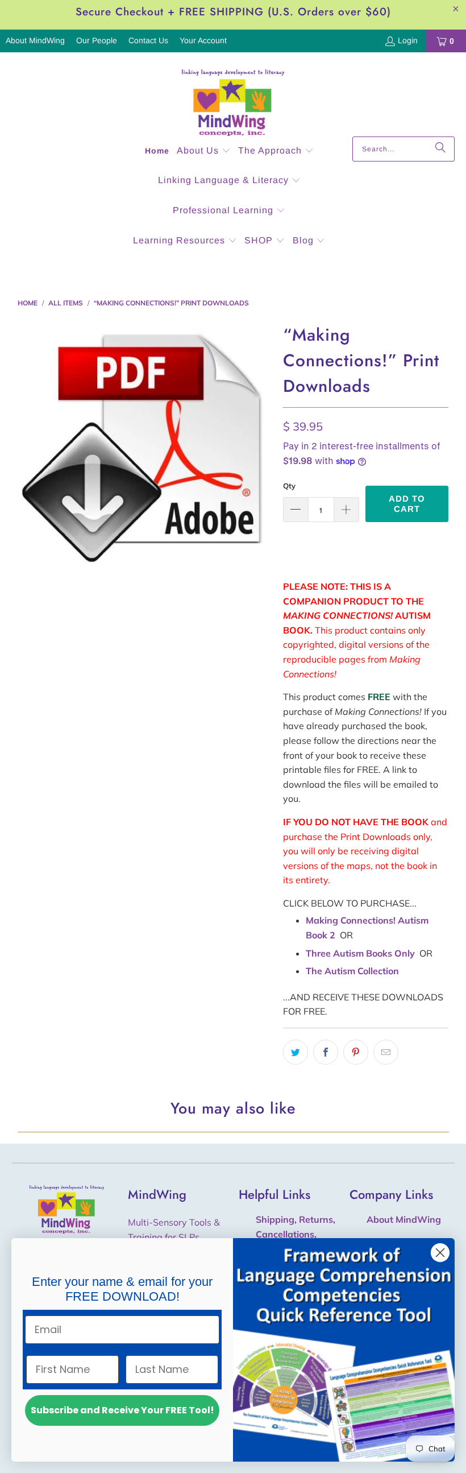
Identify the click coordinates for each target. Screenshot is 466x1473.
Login (408, 40)
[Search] (440, 149)
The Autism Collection (352, 971)
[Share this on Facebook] (325, 1052)
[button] (204, 151)
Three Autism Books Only (360, 953)
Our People (96, 40)
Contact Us (148, 40)
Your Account (203, 40)
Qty (289, 485)
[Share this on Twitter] (295, 1052)
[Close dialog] (440, 1253)
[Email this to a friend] (385, 1052)
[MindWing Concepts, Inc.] (233, 97)
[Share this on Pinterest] (355, 1052)
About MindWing (35, 40)
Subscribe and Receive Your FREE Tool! (122, 1410)
